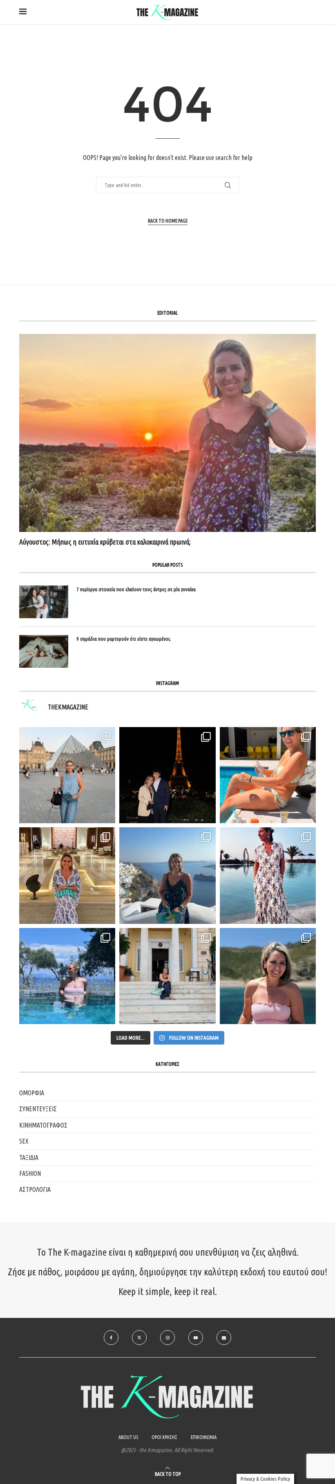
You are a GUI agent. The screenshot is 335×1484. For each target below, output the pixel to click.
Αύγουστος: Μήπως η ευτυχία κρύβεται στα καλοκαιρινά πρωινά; (105, 542)
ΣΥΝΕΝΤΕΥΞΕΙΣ (38, 1108)
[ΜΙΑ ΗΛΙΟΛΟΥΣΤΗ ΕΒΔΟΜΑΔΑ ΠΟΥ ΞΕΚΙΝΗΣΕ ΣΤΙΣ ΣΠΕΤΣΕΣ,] (167, 976)
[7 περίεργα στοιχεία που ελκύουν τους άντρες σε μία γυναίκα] (43, 601)
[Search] (312, 12)
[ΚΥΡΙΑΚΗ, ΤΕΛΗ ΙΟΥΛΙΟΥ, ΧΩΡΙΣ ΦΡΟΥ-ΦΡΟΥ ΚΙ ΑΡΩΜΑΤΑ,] (268, 775)
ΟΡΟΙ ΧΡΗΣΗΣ (164, 1437)
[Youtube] (195, 1337)
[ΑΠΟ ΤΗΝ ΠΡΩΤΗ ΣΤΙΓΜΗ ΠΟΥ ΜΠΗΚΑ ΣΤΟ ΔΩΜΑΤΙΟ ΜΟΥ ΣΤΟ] (268, 875)
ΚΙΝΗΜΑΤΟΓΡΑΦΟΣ (43, 1125)
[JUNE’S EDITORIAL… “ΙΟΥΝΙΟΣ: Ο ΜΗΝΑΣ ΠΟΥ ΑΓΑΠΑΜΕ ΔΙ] (268, 976)
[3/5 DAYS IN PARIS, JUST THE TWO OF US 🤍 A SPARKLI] (167, 775)
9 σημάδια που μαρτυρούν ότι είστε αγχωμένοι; (123, 639)
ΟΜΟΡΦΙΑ (31, 1093)
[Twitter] (139, 1337)
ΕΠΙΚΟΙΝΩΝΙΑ (204, 1437)
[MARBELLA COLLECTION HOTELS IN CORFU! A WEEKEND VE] (67, 976)
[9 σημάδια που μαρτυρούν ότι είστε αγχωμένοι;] (43, 651)
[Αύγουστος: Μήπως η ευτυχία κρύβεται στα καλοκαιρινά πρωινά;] (167, 433)
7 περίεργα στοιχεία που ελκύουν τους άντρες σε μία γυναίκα (136, 589)
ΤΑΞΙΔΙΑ (28, 1157)
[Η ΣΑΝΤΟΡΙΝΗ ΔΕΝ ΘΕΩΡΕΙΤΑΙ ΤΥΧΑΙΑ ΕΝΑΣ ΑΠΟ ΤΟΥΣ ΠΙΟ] (167, 875)
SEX (24, 1141)
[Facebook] (111, 1337)
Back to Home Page (168, 220)
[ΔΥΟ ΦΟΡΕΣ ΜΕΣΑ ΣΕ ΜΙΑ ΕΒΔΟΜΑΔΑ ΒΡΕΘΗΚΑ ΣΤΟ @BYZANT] (67, 875)
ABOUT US (128, 1437)
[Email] (224, 1337)
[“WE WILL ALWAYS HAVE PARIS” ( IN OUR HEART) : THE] (67, 775)
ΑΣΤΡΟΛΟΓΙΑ (35, 1189)
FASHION (30, 1173)
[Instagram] (167, 1337)
